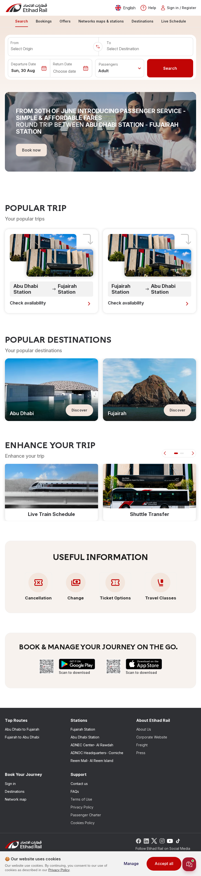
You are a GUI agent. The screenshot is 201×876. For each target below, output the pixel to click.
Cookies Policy (83, 823)
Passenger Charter (86, 815)
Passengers (108, 64)
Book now (31, 149)
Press (140, 753)
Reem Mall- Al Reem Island (92, 761)
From (15, 43)
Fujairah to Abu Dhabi (22, 737)
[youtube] (170, 841)
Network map (15, 799)
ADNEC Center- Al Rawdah (92, 745)
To (109, 43)
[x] (154, 841)
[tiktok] (178, 841)
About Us (143, 729)
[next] (192, 453)
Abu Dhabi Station (85, 737)
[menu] (100, 21)
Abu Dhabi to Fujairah (22, 729)
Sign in (10, 784)
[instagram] (162, 841)
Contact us (79, 784)
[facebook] (138, 841)
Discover (79, 410)
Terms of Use (81, 799)
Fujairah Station (83, 729)
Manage (131, 863)
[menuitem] (21, 21)
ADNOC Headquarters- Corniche (97, 753)
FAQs (75, 791)
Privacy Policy (82, 807)
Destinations (15, 791)
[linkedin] (146, 841)
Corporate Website (151, 737)
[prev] (166, 453)
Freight (142, 745)
